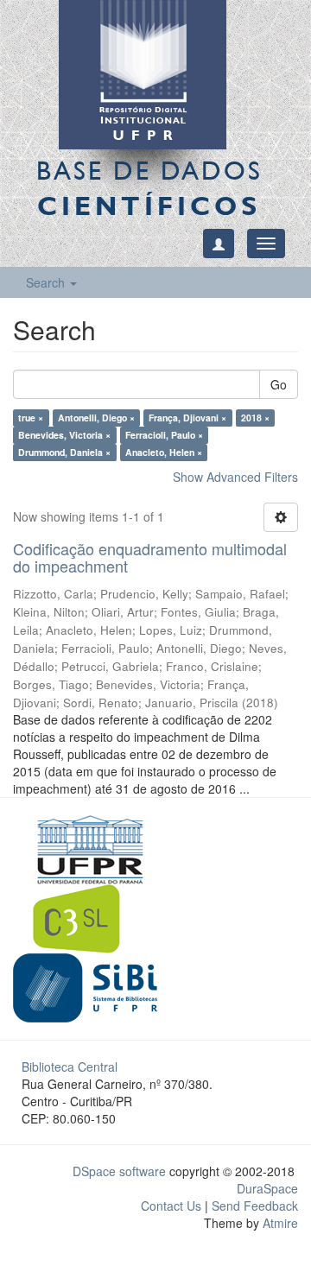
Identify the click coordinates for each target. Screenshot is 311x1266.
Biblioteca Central (69, 1066)
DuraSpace (267, 1188)
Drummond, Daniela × (64, 452)
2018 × (255, 417)
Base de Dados (149, 188)
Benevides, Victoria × (64, 434)
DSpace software (119, 1171)
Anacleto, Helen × (163, 452)
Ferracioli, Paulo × (164, 434)
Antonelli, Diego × (96, 417)
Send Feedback (255, 1205)
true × (30, 417)
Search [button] (47, 282)
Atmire (278, 1222)
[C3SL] (85, 916)
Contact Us (171, 1205)
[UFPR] (85, 847)
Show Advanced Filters (235, 476)
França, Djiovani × (187, 417)
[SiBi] (85, 985)
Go (278, 384)
